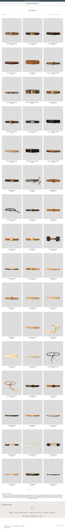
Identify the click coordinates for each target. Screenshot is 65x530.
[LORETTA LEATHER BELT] (53, 236)
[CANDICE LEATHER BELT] (32, 324)
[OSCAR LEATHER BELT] (12, 471)
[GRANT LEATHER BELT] (53, 441)
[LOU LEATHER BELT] (32, 471)
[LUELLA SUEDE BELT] (32, 59)
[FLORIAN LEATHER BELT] (53, 294)
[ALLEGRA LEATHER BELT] (32, 353)
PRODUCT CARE (39, 512)
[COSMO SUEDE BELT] (12, 177)
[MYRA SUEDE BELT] (32, 236)
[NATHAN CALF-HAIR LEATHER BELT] (32, 89)
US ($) (55, 3)
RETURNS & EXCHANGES (23, 512)
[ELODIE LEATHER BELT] (53, 471)
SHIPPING (16, 512)
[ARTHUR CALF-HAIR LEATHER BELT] (32, 148)
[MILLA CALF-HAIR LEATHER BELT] (12, 148)
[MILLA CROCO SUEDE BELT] (12, 59)
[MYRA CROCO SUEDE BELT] (32, 30)
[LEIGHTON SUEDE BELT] (12, 236)
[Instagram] (31, 509)
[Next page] (36, 490)
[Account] (61, 3)
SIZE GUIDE (11, 512)
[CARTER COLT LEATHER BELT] (32, 118)
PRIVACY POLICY (53, 512)
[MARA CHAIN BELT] (12, 324)
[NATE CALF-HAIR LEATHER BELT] (12, 89)
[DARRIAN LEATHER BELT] (12, 265)
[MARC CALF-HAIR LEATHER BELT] (53, 148)
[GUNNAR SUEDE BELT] (53, 265)
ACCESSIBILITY (46, 512)
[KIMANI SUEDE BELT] (32, 412)
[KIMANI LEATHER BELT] (12, 412)
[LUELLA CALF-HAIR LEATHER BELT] (53, 118)
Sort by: (55, 14)
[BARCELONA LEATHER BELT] (12, 206)
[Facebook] (34, 509)
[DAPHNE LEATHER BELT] (32, 294)
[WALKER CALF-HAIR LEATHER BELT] (53, 59)
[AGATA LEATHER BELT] (32, 383)
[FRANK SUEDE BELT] (12, 294)
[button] (58, 3)
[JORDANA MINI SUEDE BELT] (32, 265)
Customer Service (34, 516)
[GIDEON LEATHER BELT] (12, 441)
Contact (40, 516)
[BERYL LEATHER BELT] (53, 412)
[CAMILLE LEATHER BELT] (32, 441)
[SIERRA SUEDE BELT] (53, 206)
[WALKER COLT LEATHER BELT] (12, 118)
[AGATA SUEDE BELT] (53, 383)
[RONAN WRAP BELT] (53, 324)
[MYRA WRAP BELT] (32, 177)
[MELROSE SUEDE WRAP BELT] (12, 383)
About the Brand (26, 516)
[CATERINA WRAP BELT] (12, 353)
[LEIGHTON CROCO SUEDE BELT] (12, 30)
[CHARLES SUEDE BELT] (53, 177)
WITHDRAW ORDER (31, 512)
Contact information (7, 527)
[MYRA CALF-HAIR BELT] (53, 89)
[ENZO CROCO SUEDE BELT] (53, 30)
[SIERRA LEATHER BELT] (32, 206)
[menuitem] (3, 3)
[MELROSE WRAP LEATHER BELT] (53, 353)
